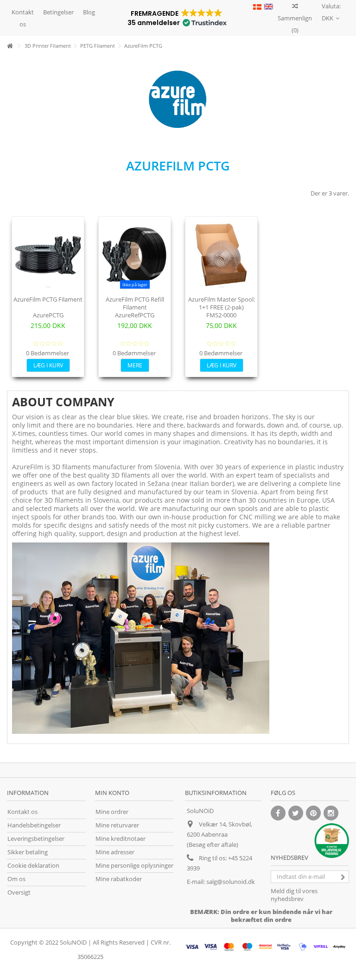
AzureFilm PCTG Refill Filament (135, 303)
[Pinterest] (313, 813)
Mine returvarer (117, 825)
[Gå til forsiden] (10, 46)
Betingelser (58, 12)
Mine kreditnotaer (120, 839)
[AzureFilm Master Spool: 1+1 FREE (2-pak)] (221, 255)
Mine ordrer (111, 812)
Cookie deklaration (33, 866)
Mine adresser (114, 852)
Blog (89, 12)
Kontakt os (23, 18)
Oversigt (19, 892)
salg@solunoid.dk (230, 881)
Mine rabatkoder (118, 879)
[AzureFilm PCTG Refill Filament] (135, 255)
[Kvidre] (295, 813)
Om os (16, 879)
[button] (176, 18)
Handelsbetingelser (34, 825)
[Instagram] (331, 813)
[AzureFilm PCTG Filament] (48, 255)
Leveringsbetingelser (35, 839)
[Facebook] (278, 813)
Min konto (112, 792)
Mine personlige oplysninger (134, 866)
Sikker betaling (27, 852)
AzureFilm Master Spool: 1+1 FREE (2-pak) (221, 303)
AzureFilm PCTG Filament (48, 299)
